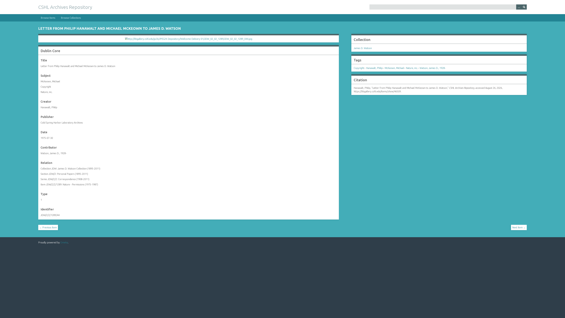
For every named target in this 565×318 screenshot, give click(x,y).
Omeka (64, 242)
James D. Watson (363, 48)
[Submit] (524, 7)
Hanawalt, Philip (374, 68)
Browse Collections (71, 17)
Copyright (359, 68)
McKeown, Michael (394, 68)
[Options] (518, 7)
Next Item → (519, 227)
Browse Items (48, 17)
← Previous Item (48, 227)
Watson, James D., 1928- (433, 68)
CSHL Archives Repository (65, 7)
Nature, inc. (412, 68)
